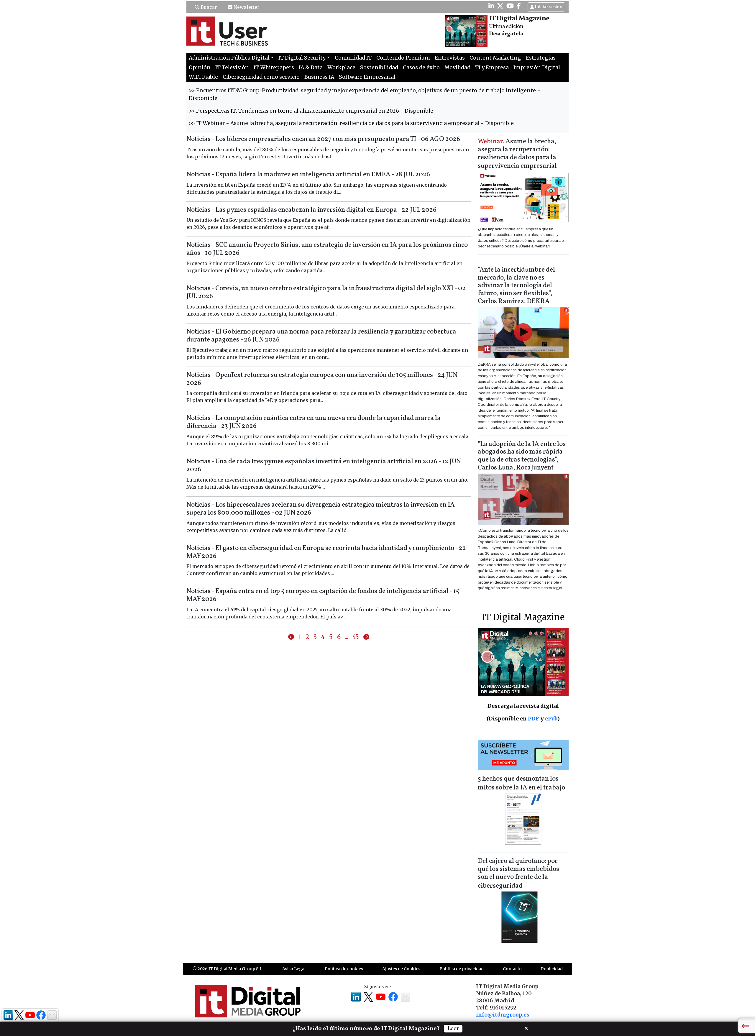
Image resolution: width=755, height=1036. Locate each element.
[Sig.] (366, 637)
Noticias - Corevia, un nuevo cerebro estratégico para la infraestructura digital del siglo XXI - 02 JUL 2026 (326, 292)
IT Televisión (232, 67)
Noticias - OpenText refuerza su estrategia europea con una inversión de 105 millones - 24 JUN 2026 (321, 379)
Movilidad (457, 67)
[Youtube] (510, 6)
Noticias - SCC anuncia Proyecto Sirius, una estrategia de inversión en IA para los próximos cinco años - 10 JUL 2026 (327, 249)
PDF (533, 718)
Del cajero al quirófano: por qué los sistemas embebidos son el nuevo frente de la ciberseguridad (518, 874)
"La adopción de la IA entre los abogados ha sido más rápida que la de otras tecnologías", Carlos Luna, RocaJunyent (522, 456)
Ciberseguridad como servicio (261, 77)
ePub (551, 718)
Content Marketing (495, 58)
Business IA (319, 77)
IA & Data (311, 67)
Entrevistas (450, 58)
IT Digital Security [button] (302, 58)
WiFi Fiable (203, 77)
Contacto (512, 968)
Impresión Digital (536, 67)
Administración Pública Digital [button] (229, 58)
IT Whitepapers (274, 67)
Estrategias (541, 58)
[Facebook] (519, 6)
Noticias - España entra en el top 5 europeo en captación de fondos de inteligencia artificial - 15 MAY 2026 (322, 595)
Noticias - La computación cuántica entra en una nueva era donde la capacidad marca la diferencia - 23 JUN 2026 (313, 422)
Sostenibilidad (379, 67)
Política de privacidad (461, 968)
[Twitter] (500, 6)
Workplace (341, 67)
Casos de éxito (421, 67)
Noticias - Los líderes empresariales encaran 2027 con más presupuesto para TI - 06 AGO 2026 (323, 139)
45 (355, 637)
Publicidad (552, 968)
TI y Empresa (492, 67)
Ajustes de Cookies (401, 968)
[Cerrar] (526, 1027)
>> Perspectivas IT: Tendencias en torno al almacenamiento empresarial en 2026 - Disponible (311, 111)
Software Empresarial (367, 77)
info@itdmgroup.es (502, 1015)
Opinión (200, 67)
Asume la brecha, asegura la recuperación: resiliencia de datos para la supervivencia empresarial (517, 154)
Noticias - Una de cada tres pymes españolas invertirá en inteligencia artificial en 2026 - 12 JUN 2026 (323, 465)
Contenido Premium (403, 58)
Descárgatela (506, 34)
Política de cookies (344, 968)
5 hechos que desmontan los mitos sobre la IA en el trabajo (521, 783)
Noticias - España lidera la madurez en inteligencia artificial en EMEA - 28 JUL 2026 (308, 174)
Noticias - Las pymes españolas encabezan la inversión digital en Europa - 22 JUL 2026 (311, 210)
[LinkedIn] (491, 6)
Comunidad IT (353, 58)
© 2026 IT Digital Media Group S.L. (228, 968)
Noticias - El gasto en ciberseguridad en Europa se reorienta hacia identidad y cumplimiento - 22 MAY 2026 (326, 552)
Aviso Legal (294, 968)
